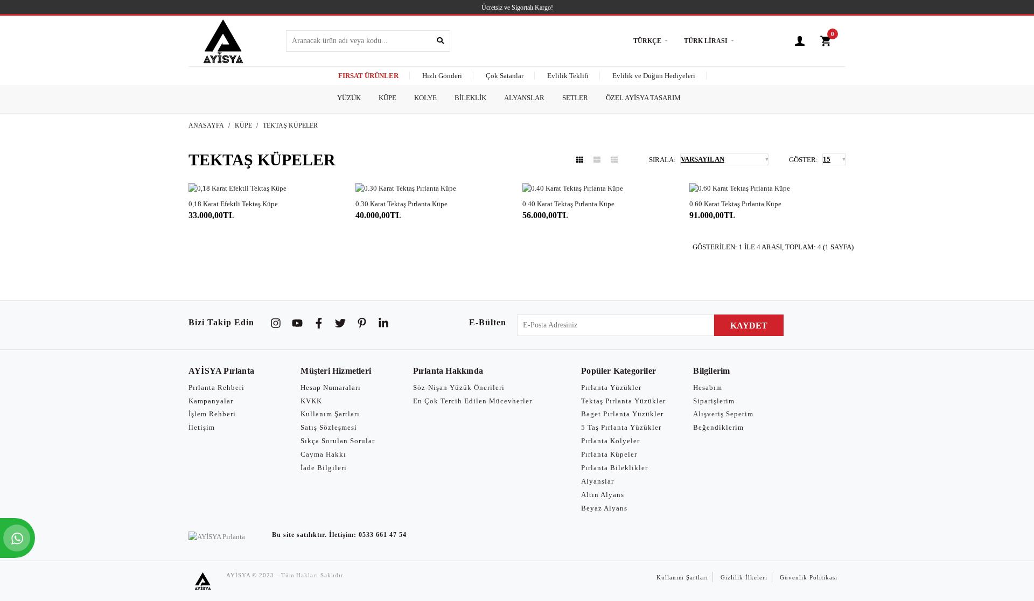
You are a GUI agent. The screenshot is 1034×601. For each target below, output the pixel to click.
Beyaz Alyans (604, 508)
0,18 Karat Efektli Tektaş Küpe (233, 204)
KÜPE (243, 125)
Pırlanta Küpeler (609, 454)
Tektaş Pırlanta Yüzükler (623, 401)
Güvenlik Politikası (808, 577)
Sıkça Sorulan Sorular (338, 441)
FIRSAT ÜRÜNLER (368, 76)
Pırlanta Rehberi (216, 387)
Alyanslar (597, 481)
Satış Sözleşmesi (329, 427)
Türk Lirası (706, 41)
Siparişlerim (714, 401)
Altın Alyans (602, 495)
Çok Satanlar (504, 76)
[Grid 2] (597, 159)
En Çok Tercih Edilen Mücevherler (472, 401)
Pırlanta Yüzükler (611, 387)
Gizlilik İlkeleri (744, 577)
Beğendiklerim (718, 427)
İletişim (201, 427)
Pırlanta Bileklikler (614, 468)
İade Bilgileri (324, 468)
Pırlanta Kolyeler (610, 441)
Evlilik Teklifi (568, 76)
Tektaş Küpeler (290, 125)
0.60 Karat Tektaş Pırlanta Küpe (735, 204)
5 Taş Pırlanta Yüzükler (621, 427)
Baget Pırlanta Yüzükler (622, 414)
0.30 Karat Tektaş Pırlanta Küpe (401, 204)
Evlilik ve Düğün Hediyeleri (653, 76)
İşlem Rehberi (212, 414)
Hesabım (707, 387)
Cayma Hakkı (323, 454)
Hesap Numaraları (331, 387)
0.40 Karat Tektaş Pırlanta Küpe (568, 204)
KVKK (311, 401)
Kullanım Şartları (330, 414)
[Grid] (580, 159)
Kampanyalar (210, 401)
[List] (614, 159)
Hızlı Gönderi (442, 76)
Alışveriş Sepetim (723, 414)
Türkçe (647, 41)
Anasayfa (206, 125)
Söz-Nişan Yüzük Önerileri (459, 387)
